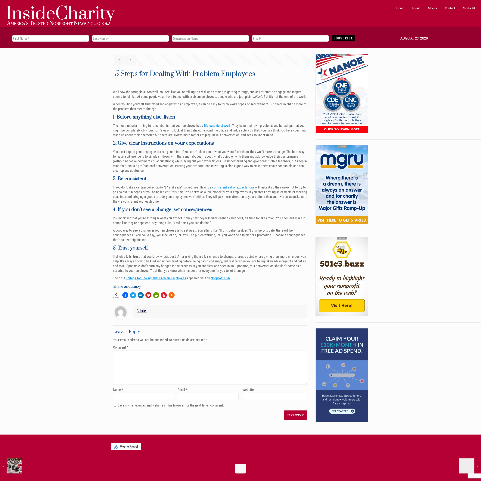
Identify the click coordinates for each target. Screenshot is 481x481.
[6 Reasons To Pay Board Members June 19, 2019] (11, 465)
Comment (120, 347)
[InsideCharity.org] (60, 8)
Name (118, 390)
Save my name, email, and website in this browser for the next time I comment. (171, 405)
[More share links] (172, 295)
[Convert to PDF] (164, 295)
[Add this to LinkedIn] (141, 295)
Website (248, 390)
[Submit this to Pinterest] (148, 295)
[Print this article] (156, 295)
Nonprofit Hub (220, 278)
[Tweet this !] (133, 295)
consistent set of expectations (233, 187)
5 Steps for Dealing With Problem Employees (156, 278)
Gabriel (142, 311)
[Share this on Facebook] (125, 295)
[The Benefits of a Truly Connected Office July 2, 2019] (470, 465)
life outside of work (217, 126)
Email (182, 390)
